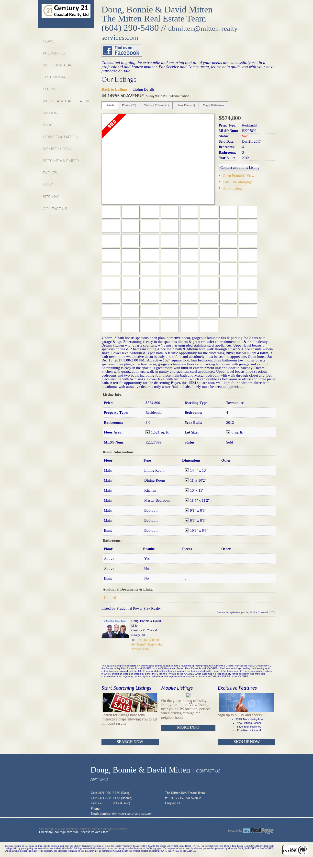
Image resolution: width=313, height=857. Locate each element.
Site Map (51, 197)
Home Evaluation (60, 137)
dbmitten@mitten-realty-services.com (126, 813)
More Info (188, 727)
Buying (50, 89)
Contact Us (55, 209)
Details (110, 105)
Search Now (130, 741)
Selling (50, 113)
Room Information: (118, 452)
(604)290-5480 (149, 640)
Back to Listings (114, 89)
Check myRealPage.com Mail (58, 832)
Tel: (133, 640)
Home (49, 41)
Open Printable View (238, 175)
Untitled (110, 597)
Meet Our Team (58, 65)
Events (50, 173)
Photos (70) (129, 105)
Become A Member (61, 161)
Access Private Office (95, 832)
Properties (54, 53)
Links (48, 185)
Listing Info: (113, 394)
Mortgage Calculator (66, 101)
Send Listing (232, 188)
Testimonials (56, 77)
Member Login (57, 149)
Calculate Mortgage (238, 182)
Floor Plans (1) (186, 105)
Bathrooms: (112, 540)
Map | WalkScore (213, 105)
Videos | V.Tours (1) (156, 105)
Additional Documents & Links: (128, 589)
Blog (48, 125)
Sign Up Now (247, 741)
